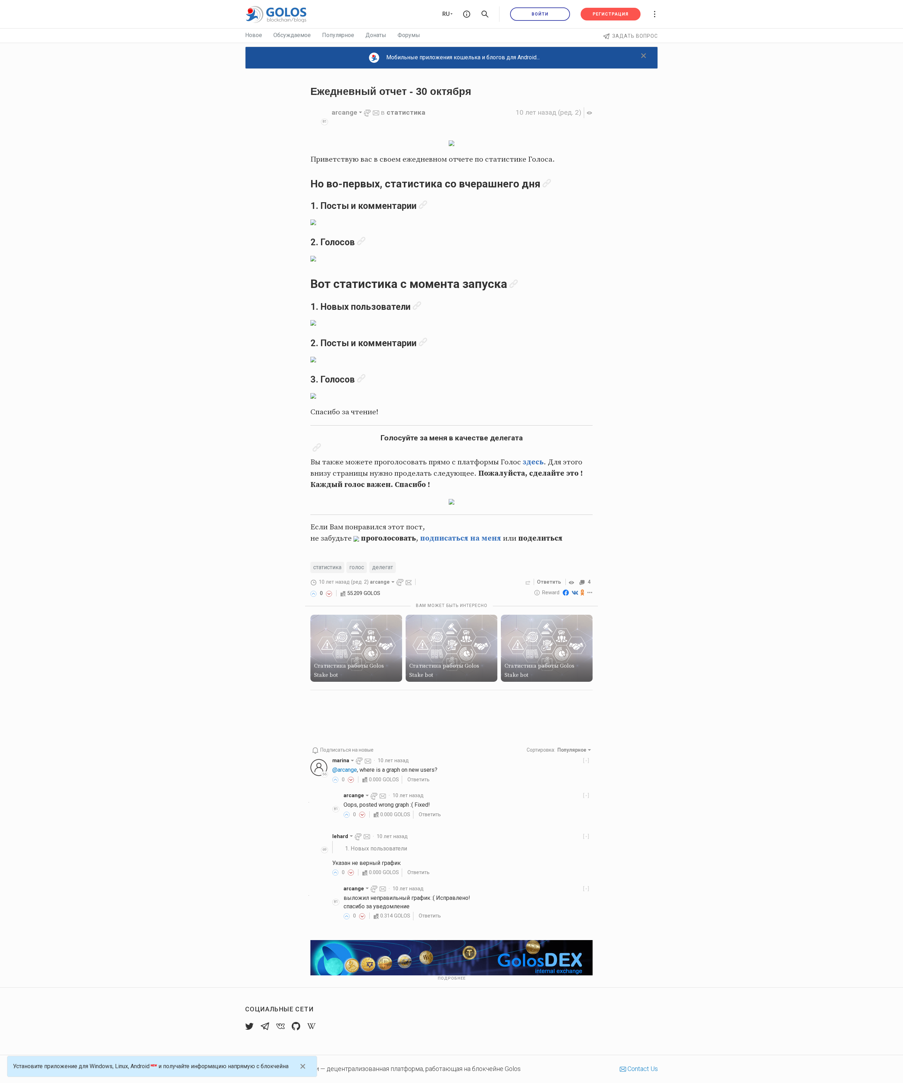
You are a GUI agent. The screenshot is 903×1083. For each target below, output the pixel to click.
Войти (540, 14)
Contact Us (642, 1068)
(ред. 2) (548, 112)
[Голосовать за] (313, 593)
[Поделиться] (528, 582)
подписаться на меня (460, 538)
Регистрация (611, 14)
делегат (382, 567)
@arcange (344, 769)
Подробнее (452, 978)
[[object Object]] (572, 582)
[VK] (575, 592)
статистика (406, 112)
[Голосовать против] (329, 593)
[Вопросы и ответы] (466, 14)
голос (356, 567)
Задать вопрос (635, 36)
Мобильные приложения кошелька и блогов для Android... (463, 57)
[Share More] (590, 592)
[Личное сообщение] (376, 112)
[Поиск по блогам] (485, 14)
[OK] (582, 592)
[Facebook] (566, 592)
